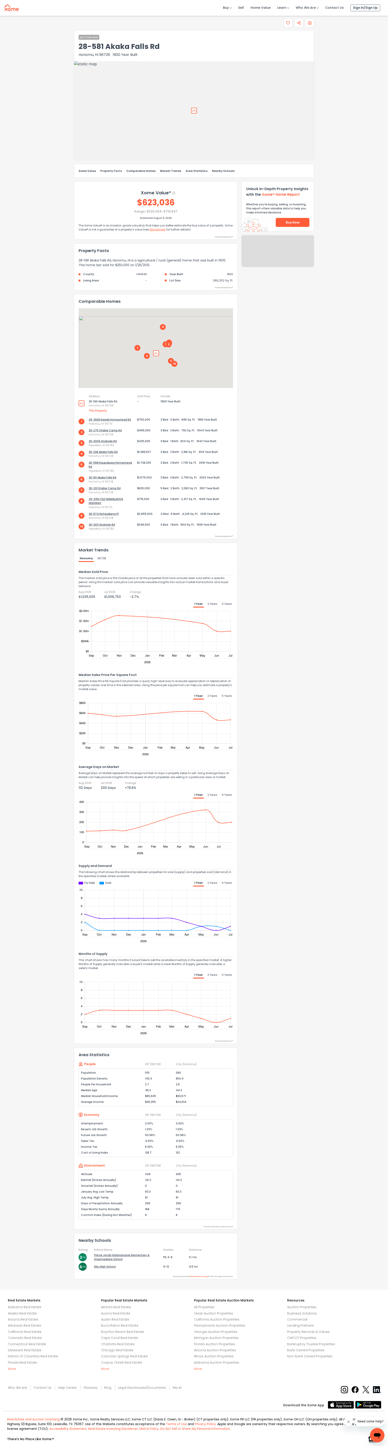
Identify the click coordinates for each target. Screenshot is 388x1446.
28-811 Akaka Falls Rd (102, 477)
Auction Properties (301, 1307)
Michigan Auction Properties (216, 1338)
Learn (281, 7)
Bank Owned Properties (305, 1350)
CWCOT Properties (301, 1338)
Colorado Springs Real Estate (124, 1356)
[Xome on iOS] (341, 1404)
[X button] (366, 1389)
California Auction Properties (216, 1319)
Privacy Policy (205, 1424)
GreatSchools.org (198, 1276)
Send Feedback (278, 255)
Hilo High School (105, 1266)
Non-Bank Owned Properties (309, 1356)
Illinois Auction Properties (214, 1356)
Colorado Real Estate (25, 1338)
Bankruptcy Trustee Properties (311, 1344)
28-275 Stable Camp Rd (105, 430)
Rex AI (177, 1387)
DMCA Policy (149, 1428)
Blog (107, 1387)
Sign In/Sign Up (365, 7)
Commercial (297, 1319)
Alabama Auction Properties (216, 1362)
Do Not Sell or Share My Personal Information (195, 1428)
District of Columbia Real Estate (33, 1356)
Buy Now (293, 222)
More (12, 1369)
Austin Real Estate (115, 1319)
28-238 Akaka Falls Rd (103, 452)
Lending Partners (300, 1325)
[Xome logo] (11, 7)
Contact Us (334, 7)
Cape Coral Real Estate (119, 1338)
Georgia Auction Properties (215, 1332)
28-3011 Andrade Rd (102, 525)
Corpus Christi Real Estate (121, 1362)
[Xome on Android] (368, 1404)
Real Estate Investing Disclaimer (113, 1428)
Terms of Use (176, 1424)
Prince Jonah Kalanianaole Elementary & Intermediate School (122, 1257)
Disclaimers (158, 229)
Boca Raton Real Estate (119, 1325)
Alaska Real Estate (22, 1313)
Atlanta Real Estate (116, 1307)
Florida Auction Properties (214, 1344)
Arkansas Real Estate (24, 1325)
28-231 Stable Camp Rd (105, 488)
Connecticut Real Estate (27, 1344)
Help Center (67, 1387)
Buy (226, 7)
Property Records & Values (308, 1332)
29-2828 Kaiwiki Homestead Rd (110, 419)
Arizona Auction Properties (215, 1350)
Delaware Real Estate (24, 1350)
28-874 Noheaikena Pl (104, 514)
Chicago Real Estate (117, 1350)
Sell (241, 7)
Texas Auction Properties (213, 1313)
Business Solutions (302, 1313)
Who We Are (306, 7)
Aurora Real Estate (115, 1313)
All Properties (204, 1307)
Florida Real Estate (22, 1362)
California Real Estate (25, 1332)
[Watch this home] (288, 22)
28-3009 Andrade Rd (103, 441)
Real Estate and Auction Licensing (33, 1419)
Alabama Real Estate (24, 1307)
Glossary (90, 1387)
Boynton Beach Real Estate (122, 1332)
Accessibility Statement (68, 1428)
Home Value (261, 7)
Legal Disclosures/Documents (142, 1387)
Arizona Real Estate (23, 1319)
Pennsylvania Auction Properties (219, 1325)
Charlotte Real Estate (117, 1344)
